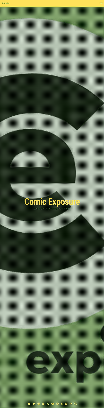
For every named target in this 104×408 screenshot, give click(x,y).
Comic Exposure (52, 201)
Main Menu (6, 3)
